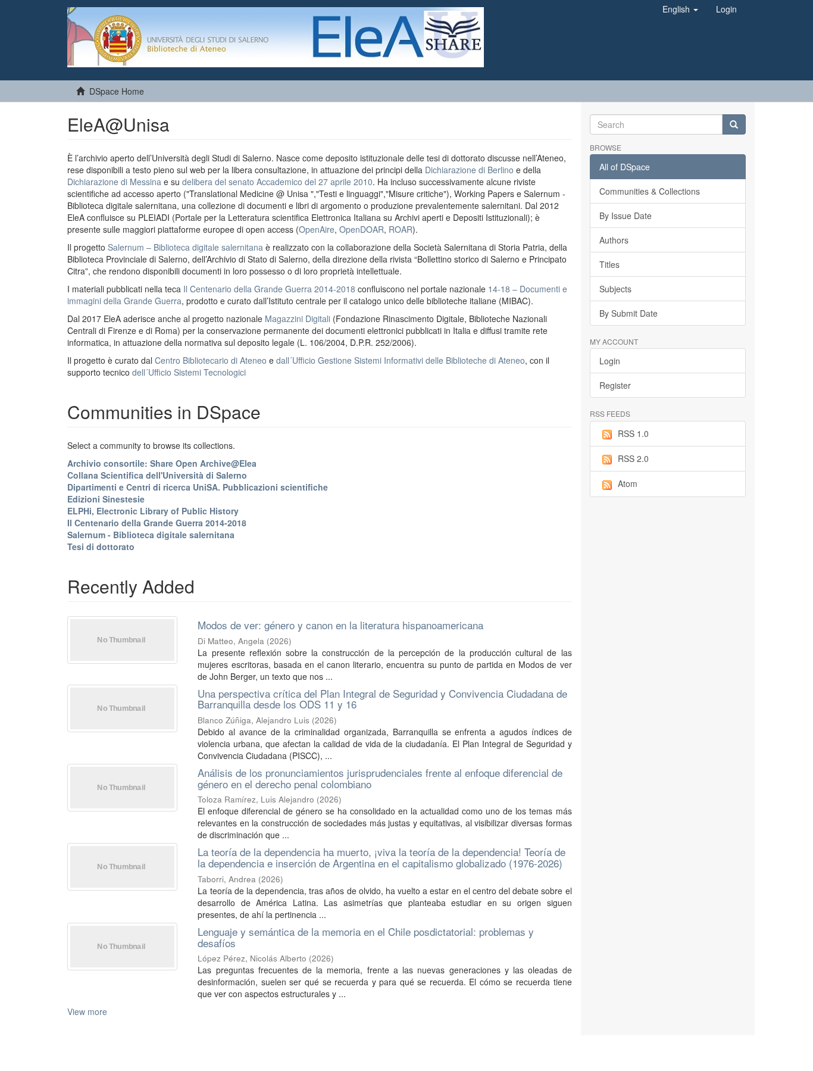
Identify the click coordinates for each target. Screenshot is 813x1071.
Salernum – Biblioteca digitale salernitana (186, 247)
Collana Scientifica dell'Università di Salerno (157, 475)
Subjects (615, 289)
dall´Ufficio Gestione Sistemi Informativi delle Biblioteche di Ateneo (400, 360)
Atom (627, 483)
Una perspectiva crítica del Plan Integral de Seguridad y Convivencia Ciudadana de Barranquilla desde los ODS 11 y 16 (382, 699)
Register (615, 385)
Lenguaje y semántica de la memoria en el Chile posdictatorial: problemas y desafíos (366, 937)
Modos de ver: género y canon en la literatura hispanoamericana (340, 624)
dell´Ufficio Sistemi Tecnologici (189, 372)
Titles (609, 264)
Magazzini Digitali (297, 318)
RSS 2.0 (633, 458)
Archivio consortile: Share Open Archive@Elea (162, 463)
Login (609, 361)
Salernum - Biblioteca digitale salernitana (150, 535)
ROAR (400, 229)
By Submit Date (628, 313)
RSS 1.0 (633, 433)
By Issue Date (625, 215)
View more (87, 1011)
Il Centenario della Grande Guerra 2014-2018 (269, 289)
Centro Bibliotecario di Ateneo (211, 360)
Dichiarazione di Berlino (470, 170)
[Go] (734, 124)
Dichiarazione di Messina (114, 182)
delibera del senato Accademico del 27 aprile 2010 (277, 182)
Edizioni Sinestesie (106, 499)
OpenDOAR (361, 229)
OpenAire (316, 229)
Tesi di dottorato (101, 546)
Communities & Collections (649, 191)
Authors (613, 240)
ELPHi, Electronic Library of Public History (153, 511)
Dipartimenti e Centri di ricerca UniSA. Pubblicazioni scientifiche (197, 487)
